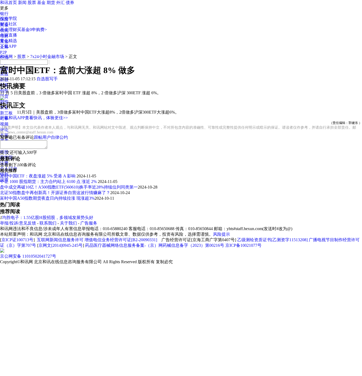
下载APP (8, 46)
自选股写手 (47, 79)
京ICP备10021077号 (243, 245)
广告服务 (88, 223)
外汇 (60, 2)
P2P (3, 52)
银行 (4, 13)
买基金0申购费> (32, 29)
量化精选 (8, 40)
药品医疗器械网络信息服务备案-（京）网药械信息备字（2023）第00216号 (154, 245)
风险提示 (221, 234)
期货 (51, 2)
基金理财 (8, 29)
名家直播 (8, 35)
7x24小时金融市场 (47, 56)
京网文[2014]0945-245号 (60, 245)
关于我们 (68, 223)
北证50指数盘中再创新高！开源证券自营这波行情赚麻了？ (55, 192)
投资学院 (8, 18)
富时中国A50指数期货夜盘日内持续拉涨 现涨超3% (47, 198)
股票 (32, 2)
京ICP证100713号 (17, 240)
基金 (41, 2)
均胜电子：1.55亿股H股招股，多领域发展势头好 (47, 217)
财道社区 (8, 24)
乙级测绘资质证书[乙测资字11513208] (272, 240)
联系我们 (47, 223)
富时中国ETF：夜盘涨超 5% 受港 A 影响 (38, 176)
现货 (4, 96)
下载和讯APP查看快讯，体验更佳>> (34, 117)
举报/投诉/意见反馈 (18, 223)
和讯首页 (8, 2)
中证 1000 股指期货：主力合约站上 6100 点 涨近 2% (49, 181)
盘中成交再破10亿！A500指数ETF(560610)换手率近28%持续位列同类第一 (69, 187)
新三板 (6, 113)
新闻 (22, 2)
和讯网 (6, 56)
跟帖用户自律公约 (51, 137)
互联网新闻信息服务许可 (60, 240)
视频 (4, 124)
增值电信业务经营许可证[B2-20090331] (121, 240)
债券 (70, 2)
